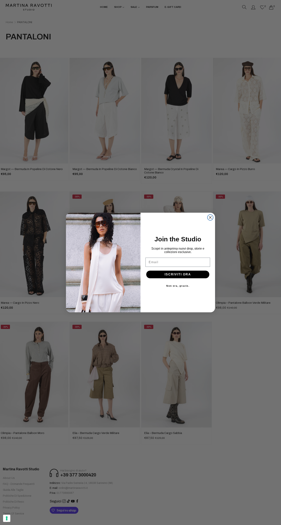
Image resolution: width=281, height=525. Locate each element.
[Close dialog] (210, 217)
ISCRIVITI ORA (178, 274)
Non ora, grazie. (177, 286)
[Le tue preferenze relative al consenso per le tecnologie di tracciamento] (6, 518)
